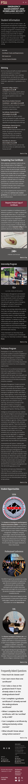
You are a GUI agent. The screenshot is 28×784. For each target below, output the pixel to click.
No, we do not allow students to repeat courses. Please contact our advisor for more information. (14, 690)
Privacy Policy (4, 777)
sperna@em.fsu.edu (16, 103)
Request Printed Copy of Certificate (14, 203)
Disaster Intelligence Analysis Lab (13, 636)
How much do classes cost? (13, 675)
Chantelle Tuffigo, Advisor (10, 88)
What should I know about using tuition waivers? (13, 732)
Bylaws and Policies (20, 762)
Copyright (3, 779)
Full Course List (6, 56)
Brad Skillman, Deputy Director (11, 125)
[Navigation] (26, 2)
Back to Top (23, 153)
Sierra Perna (20, 602)
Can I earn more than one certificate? (12, 680)
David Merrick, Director (9, 141)
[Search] (23, 2)
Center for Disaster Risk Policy (14, 13)
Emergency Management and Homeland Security (14, 8)
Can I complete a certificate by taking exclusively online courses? (14, 724)
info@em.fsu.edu (6, 761)
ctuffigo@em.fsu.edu (8, 90)
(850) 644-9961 (5, 759)
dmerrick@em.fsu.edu (8, 143)
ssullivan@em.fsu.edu (8, 114)
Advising (18, 758)
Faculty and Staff (20, 759)
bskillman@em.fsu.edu (9, 127)
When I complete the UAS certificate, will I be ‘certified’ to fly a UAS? (14, 714)
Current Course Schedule (9, 59)
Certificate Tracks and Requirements (12, 53)
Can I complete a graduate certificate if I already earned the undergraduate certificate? (14, 702)
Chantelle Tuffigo (17, 227)
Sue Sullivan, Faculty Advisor (10, 112)
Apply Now (18, 761)
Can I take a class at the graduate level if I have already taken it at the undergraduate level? (12, 690)
